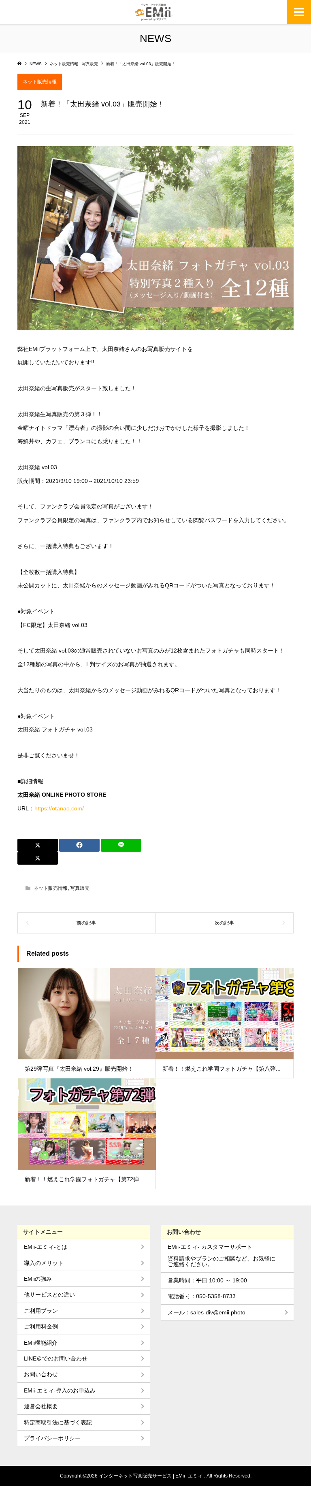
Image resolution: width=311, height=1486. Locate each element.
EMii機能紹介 (41, 1342)
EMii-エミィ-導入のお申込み (60, 1390)
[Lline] (121, 845)
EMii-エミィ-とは (45, 1247)
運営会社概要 (41, 1406)
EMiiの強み (38, 1279)
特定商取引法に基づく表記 (58, 1422)
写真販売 (79, 888)
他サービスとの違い (49, 1294)
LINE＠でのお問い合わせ (55, 1358)
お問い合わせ (41, 1374)
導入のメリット (44, 1263)
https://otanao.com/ (59, 808)
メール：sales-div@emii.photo (206, 1312)
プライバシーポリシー (52, 1438)
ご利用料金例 (41, 1326)
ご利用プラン (41, 1310)
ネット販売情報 (40, 82)
